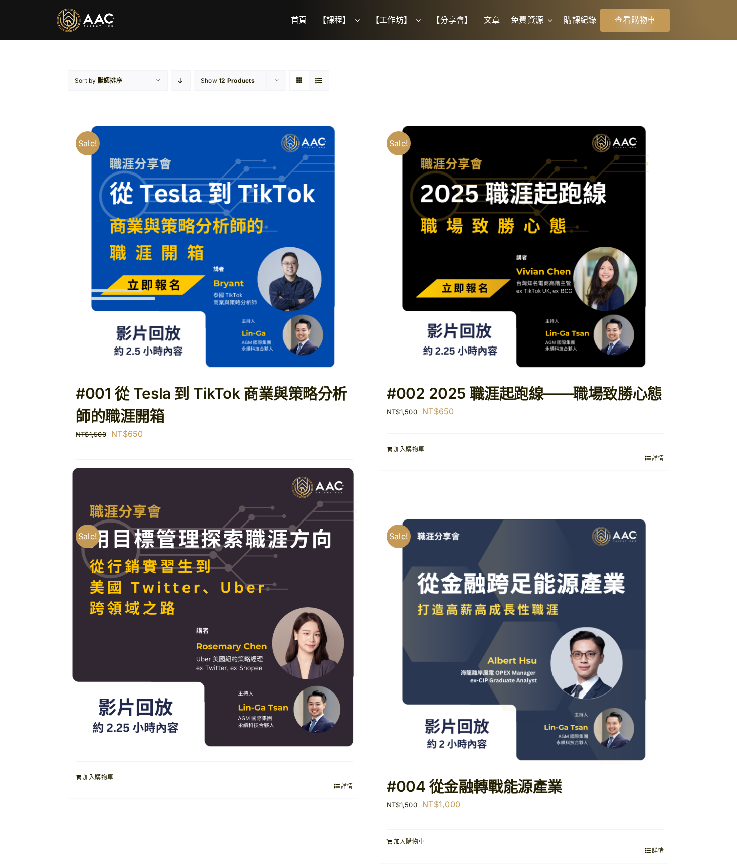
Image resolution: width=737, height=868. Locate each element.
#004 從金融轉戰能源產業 (475, 786)
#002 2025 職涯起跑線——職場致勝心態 (524, 393)
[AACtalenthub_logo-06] (85, 12)
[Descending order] (181, 80)
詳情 (658, 458)
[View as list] (319, 80)
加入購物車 (409, 449)
